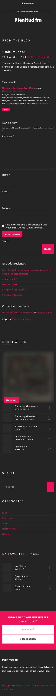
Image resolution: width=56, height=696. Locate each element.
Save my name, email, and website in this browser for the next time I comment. (26, 226)
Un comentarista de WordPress (19, 87)
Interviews (7, 518)
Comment (8, 136)
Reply (6, 109)
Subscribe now (28, 639)
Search (5, 241)
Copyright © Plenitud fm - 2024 (16, 685)
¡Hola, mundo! (9, 279)
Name (6, 174)
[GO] (50, 487)
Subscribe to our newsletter (28, 617)
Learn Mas (11, 400)
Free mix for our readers (14, 289)
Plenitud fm (28, 20)
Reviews (6, 533)
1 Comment (43, 57)
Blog (31, 57)
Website (6, 208)
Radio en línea (9, 528)
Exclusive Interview (12, 294)
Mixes (5, 523)
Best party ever (10, 284)
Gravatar (44, 103)
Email (6, 191)
